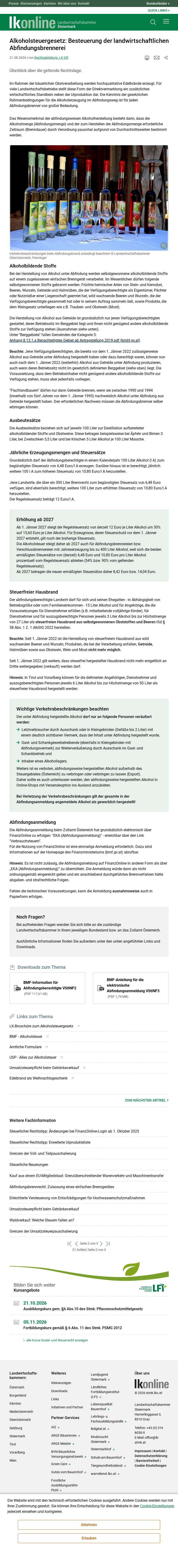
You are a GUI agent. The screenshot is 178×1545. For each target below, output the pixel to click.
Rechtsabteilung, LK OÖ (51, 58)
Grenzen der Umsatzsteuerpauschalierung (44, 1231)
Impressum (143, 1451)
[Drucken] (147, 57)
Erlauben (89, 1538)
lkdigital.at (98, 1429)
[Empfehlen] (156, 57)
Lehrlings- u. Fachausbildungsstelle (107, 1419)
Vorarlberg (17, 1452)
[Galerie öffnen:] (89, 198)
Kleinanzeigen (31, 3)
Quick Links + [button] (159, 10)
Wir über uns (67, 3)
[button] (166, 21)
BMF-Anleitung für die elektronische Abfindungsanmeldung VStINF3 (133, 988)
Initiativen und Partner (67, 1407)
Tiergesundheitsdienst (107, 1465)
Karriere (50, 3)
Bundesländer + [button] (158, 3)
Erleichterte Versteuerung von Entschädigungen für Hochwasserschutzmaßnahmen (77, 1198)
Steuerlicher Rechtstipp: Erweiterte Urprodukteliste (50, 1142)
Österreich (17, 1387)
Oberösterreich (20, 1420)
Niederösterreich (21, 1411)
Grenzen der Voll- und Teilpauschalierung (43, 1153)
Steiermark (17, 1436)
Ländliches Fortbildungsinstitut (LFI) (105, 1392)
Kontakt (83, 3)
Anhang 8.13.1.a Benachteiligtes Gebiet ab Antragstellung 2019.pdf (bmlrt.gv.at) (75, 340)
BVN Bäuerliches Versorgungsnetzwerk (67, 1454)
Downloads (59, 1391)
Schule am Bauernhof (106, 1457)
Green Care (59, 1464)
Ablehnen (89, 1525)
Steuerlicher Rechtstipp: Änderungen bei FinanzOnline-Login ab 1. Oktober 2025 (74, 1131)
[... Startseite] (53, 22)
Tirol (13, 1444)
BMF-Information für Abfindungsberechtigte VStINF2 (49, 988)
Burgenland (18, 1395)
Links (55, 1399)
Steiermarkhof (101, 1449)
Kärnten (15, 1403)
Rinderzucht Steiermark (99, 1439)
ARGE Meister (61, 1443)
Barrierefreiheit (147, 1461)
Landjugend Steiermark (99, 1377)
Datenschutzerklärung (151, 1456)
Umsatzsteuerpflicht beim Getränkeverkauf (44, 1209)
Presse (14, 3)
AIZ (53, 1427)
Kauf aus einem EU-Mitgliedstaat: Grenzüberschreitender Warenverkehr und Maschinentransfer (87, 1176)
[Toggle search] (153, 22)
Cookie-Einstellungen (150, 1465)
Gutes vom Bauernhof (67, 1472)
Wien (13, 1460)
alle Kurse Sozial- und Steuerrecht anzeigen (57, 1340)
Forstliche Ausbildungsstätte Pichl (64, 1485)
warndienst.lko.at (103, 1474)
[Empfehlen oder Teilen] (166, 57)
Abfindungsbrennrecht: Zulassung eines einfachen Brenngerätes (62, 1187)
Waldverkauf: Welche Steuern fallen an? (42, 1220)
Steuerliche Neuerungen (29, 1164)
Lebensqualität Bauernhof (101, 1406)
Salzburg (16, 1428)
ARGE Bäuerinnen (64, 1435)
